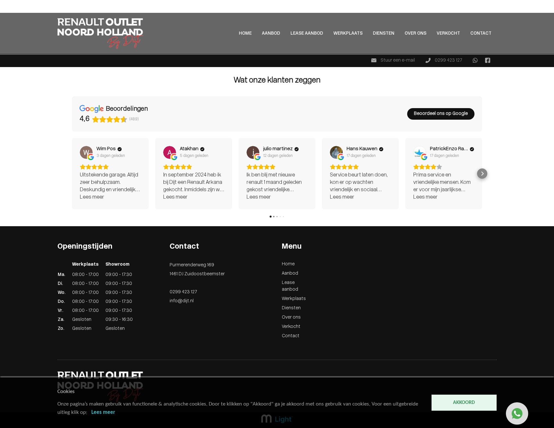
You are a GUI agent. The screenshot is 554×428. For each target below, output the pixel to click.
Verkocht (448, 33)
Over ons (415, 33)
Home (6, 3)
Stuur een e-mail (397, 60)
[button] (72, 173)
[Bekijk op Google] (86, 152)
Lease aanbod (306, 33)
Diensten (383, 33)
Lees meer (103, 412)
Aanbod (8, 10)
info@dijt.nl (182, 301)
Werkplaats (348, 33)
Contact (480, 33)
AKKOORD (464, 402)
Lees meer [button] (92, 197)
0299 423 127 (448, 60)
